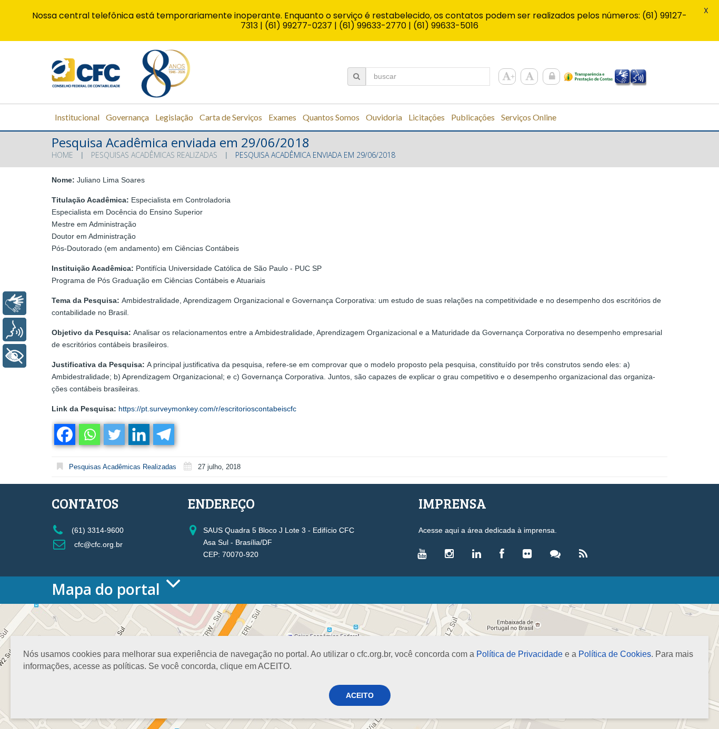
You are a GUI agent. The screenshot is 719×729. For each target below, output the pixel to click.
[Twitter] (113, 434)
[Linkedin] (138, 434)
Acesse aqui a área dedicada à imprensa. (487, 530)
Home (62, 155)
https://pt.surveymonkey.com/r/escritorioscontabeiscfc (207, 408)
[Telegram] (163, 434)
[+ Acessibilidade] (14, 356)
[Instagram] (452, 553)
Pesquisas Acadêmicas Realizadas (154, 155)
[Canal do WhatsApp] (557, 553)
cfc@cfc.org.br (97, 544)
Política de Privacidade (519, 654)
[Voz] (14, 329)
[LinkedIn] (479, 553)
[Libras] (14, 303)
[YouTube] (424, 553)
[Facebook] (64, 434)
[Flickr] (529, 553)
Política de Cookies (614, 654)
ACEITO (360, 695)
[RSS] (585, 553)
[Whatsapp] (88, 434)
